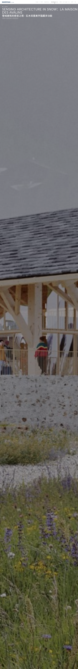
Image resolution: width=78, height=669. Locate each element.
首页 (3, 6)
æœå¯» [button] (75, 2)
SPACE (4, 18)
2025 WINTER (15, 18)
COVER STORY (9, 18)
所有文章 (6, 6)
